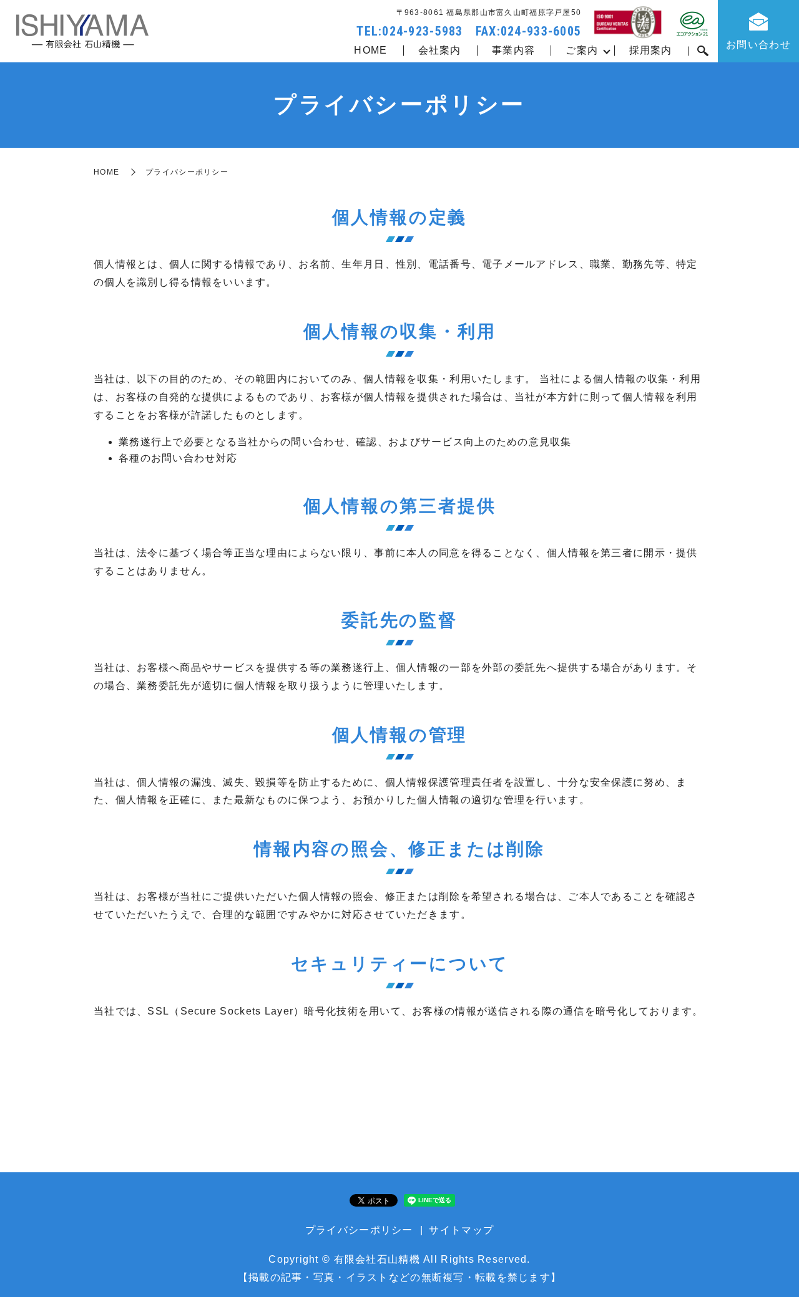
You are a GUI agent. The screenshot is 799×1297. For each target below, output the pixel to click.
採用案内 (650, 50)
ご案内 (582, 50)
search (703, 51)
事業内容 (513, 50)
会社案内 (439, 50)
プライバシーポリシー (359, 1230)
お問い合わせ (758, 44)
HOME (370, 50)
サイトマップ (461, 1230)
